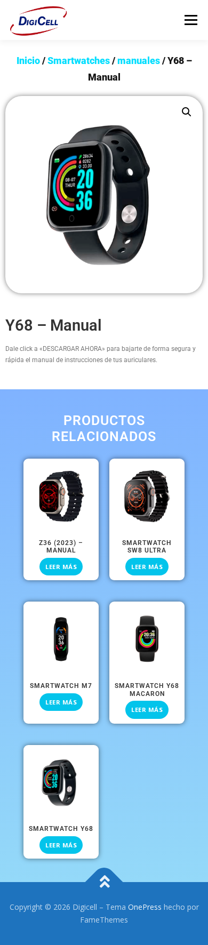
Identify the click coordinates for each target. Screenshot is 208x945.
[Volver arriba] (104, 882)
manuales (138, 60)
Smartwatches (78, 60)
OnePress (145, 907)
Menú (190, 20)
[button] (186, 112)
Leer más (61, 567)
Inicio (28, 60)
